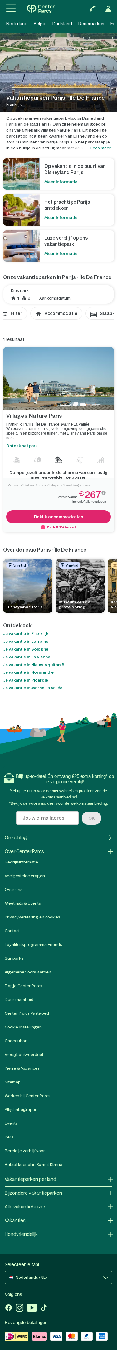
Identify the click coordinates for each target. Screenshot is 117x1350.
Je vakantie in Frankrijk (25, 634)
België (40, 23)
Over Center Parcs (24, 851)
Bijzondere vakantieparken (33, 1193)
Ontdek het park (21, 446)
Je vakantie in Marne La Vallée (32, 688)
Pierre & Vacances (22, 1068)
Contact (12, 930)
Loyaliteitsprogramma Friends (33, 944)
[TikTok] (44, 1308)
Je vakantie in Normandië (28, 672)
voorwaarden (42, 803)
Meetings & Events (23, 903)
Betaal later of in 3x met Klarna (33, 1164)
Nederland (16, 23)
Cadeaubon (16, 1040)
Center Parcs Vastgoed (27, 1013)
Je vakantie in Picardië (25, 680)
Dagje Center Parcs (23, 985)
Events (11, 1123)
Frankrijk (14, 424)
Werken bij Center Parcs (28, 1095)
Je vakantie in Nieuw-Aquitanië (33, 665)
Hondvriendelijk (21, 1234)
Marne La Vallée (75, 424)
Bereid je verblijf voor (25, 1150)
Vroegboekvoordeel (24, 1054)
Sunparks (14, 958)
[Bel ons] (93, 8)
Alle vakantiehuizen (25, 1206)
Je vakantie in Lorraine (25, 641)
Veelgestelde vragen (25, 875)
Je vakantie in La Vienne (26, 657)
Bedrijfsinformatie (21, 862)
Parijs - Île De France (41, 424)
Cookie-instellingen (23, 1027)
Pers (9, 1137)
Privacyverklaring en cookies (32, 917)
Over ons (13, 889)
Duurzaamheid (19, 999)
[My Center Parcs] (108, 8)
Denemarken (91, 23)
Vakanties (15, 1220)
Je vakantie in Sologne (25, 649)
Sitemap (13, 1082)
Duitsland (62, 23)
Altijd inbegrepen (21, 1109)
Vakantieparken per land (30, 1179)
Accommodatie (61, 313)
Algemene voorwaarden (28, 972)
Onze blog (16, 837)
